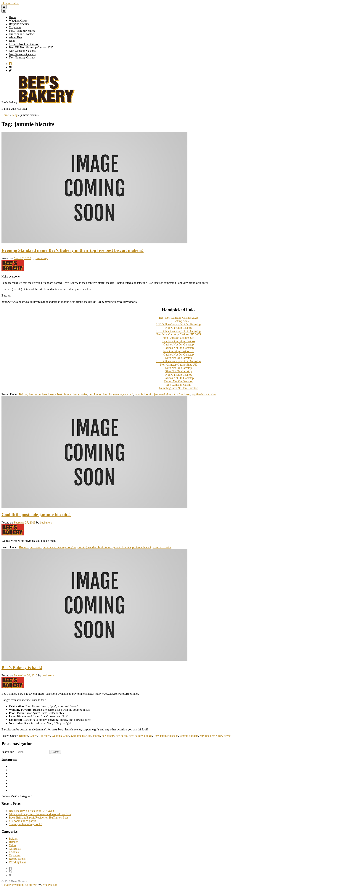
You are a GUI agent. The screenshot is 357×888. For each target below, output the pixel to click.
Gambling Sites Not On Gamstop (178, 388)
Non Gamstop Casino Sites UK (178, 364)
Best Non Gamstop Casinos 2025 (178, 317)
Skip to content (10, 3)
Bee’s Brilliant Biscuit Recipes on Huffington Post (38, 817)
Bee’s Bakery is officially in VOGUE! (31, 810)
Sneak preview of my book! (25, 824)
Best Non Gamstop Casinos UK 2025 (178, 334)
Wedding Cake (60, 735)
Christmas (15, 848)
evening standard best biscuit (94, 547)
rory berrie (224, 735)
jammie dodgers (163, 394)
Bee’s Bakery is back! (21, 667)
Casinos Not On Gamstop (24, 44)
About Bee (15, 37)
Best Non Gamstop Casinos (178, 341)
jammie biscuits (144, 394)
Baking (23, 394)
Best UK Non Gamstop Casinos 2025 (31, 47)
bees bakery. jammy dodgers (59, 547)
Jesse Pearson (49, 884)
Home (12, 17)
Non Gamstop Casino (178, 384)
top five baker (182, 394)
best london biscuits (100, 394)
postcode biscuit (141, 547)
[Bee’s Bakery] (46, 102)
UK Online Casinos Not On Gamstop (178, 324)
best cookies (80, 394)
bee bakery (108, 735)
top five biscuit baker (204, 394)
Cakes (33, 735)
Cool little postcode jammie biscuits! (36, 514)
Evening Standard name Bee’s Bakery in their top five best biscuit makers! (72, 250)
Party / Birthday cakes (22, 30)
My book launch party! (22, 820)
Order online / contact (21, 34)
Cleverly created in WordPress (19, 884)
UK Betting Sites (178, 321)
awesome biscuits (80, 735)
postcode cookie (161, 547)
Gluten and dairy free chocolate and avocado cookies (40, 814)
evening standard (123, 394)
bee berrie (35, 394)
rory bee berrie (208, 735)
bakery (96, 735)
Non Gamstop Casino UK (178, 351)
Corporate (15, 27)
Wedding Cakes (18, 20)
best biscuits (64, 394)
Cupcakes (44, 735)
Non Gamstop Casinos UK (178, 337)
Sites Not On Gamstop (178, 357)
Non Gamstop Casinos (22, 50)
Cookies (14, 852)
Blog (12, 40)
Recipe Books (17, 858)
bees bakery (49, 394)
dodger (148, 735)
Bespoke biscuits (19, 24)
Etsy (156, 735)
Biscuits (23, 547)
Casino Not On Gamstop (178, 381)
